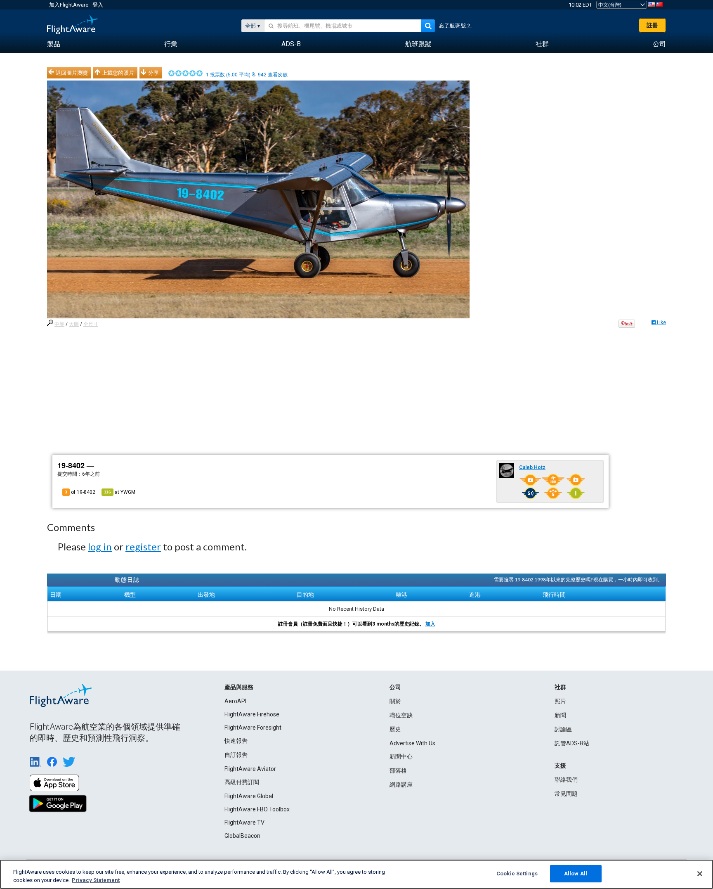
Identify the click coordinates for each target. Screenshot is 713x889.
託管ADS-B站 (572, 743)
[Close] (700, 874)
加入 (430, 624)
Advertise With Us (412, 743)
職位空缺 (401, 715)
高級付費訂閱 (241, 782)
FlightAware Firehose (251, 714)
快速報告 (236, 740)
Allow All (575, 873)
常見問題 (566, 793)
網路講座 (401, 784)
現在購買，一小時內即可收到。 (628, 579)
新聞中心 (401, 756)
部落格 (398, 770)
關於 (395, 701)
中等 (59, 324)
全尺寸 (90, 324)
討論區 (563, 729)
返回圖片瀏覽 (72, 72)
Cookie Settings (517, 873)
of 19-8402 (80, 492)
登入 (97, 5)
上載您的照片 (118, 72)
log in (100, 546)
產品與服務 (238, 687)
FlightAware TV (244, 822)
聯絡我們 (566, 779)
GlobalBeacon (242, 835)
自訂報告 (236, 755)
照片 (560, 701)
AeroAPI (235, 701)
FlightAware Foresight (252, 727)
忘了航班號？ (455, 25)
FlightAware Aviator (250, 769)
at (119, 492)
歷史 (395, 729)
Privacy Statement (96, 880)
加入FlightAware (68, 5)
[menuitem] (53, 44)
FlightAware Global (248, 796)
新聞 (560, 715)
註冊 (652, 25)
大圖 (74, 324)
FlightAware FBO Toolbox (257, 809)
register (143, 546)
